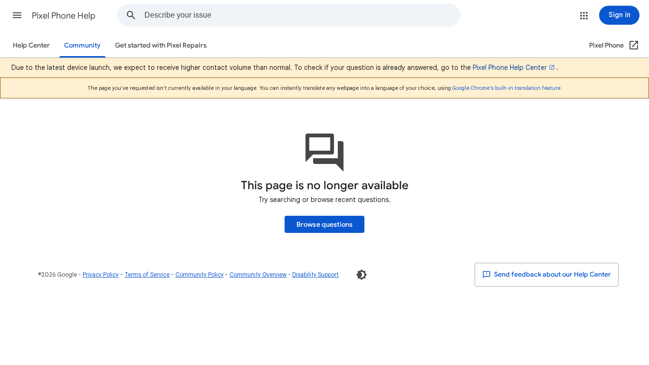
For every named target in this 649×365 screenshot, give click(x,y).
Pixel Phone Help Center (510, 67)
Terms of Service (147, 274)
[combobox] (302, 15)
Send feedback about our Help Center (552, 274)
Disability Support (315, 274)
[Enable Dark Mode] (361, 274)
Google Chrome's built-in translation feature (506, 88)
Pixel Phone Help (63, 15)
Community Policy (199, 274)
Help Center (31, 45)
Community (82, 45)
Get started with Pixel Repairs (161, 45)
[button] (17, 15)
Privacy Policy (101, 274)
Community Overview (257, 274)
